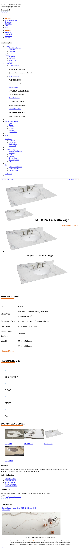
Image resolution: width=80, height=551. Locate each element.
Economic (12, 126)
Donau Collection (14, 98)
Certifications (13, 144)
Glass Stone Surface (11, 20)
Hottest (11, 125)
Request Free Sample (15, 151)
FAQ (10, 154)
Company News (14, 168)
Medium (11, 128)
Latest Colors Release (15, 167)
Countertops (8, 22)
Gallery (7, 135)
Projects (7, 55)
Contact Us (8, 174)
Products (7, 46)
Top (2, 547)
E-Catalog (12, 153)
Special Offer (13, 132)
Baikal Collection (14, 87)
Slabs (6, 25)
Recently (7, 37)
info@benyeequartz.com (13, 497)
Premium (11, 130)
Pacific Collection (14, 76)
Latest (10, 123)
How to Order (13, 158)
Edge (6, 27)
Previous (71, 179)
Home (3, 179)
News (6, 165)
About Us (8, 139)
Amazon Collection (15, 109)
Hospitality (8, 32)
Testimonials (12, 146)
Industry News (13, 170)
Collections (8, 64)
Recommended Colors (11, 121)
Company (12, 140)
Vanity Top (8, 24)
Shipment (11, 156)
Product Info (12, 142)
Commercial (8, 36)
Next (76, 179)
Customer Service (10, 149)
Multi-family (8, 34)
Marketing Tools (14, 160)
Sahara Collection (14, 65)
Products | (8, 18)
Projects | (8, 30)
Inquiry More (8, 351)
